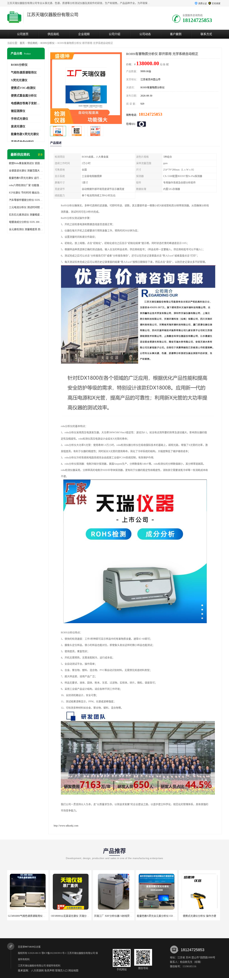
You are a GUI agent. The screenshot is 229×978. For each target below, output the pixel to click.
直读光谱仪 (18, 126)
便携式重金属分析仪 (24, 95)
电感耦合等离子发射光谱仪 (28, 103)
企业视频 (84, 34)
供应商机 (53, 34)
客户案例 (175, 34)
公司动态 (145, 34)
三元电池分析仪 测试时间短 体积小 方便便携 (26, 207)
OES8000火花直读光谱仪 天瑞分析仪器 (29, 916)
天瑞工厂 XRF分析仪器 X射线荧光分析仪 (74, 916)
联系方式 (206, 34)
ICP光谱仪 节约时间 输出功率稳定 (26, 192)
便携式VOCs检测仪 (23, 87)
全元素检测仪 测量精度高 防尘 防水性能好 (26, 229)
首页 (22, 43)
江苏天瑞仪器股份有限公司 (81, 953)
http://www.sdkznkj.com (66, 825)
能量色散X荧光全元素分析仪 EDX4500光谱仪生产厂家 (124, 916)
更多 (40, 154)
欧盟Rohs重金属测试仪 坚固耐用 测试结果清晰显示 (26, 163)
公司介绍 (114, 34)
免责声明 (49, 970)
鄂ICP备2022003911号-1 (54, 953)
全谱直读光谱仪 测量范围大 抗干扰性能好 (26, 170)
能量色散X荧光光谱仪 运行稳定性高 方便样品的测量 (26, 178)
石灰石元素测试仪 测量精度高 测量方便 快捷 (26, 214)
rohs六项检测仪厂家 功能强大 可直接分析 (26, 185)
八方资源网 (37, 970)
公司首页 (22, 34)
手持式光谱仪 (19, 118)
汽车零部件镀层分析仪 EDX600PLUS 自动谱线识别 (26, 200)
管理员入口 (61, 970)
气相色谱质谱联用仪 (24, 72)
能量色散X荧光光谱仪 (25, 134)
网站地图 (73, 970)
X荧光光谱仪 (19, 80)
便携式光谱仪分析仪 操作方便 (156, 916)
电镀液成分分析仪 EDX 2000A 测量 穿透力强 (26, 222)
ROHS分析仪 (47, 43)
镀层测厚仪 (18, 110)
